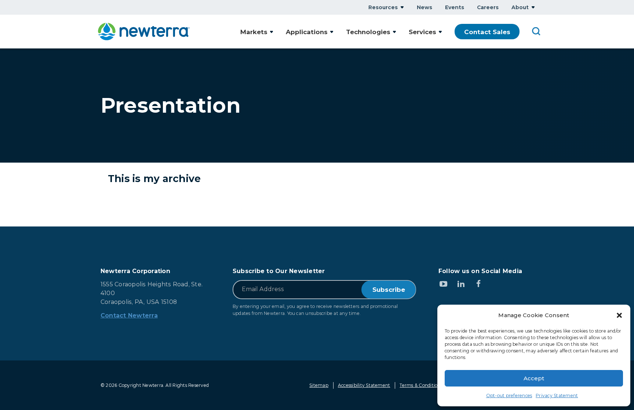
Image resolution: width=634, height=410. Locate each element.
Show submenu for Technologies (394, 32)
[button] (619, 315)
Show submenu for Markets (271, 32)
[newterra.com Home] (144, 31)
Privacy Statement (557, 395)
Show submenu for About (533, 7)
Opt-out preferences (509, 395)
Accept (534, 378)
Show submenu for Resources (402, 7)
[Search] (536, 31)
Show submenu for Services (440, 32)
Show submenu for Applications (331, 32)
